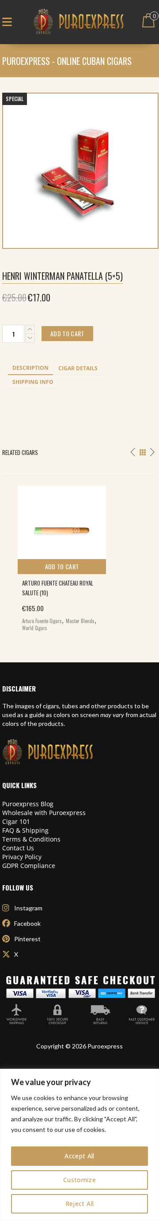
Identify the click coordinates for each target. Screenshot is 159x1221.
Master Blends (80, 620)
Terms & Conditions (31, 839)
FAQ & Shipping (25, 830)
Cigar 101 (16, 821)
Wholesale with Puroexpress (44, 812)
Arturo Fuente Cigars (42, 620)
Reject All (79, 1203)
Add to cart (62, 566)
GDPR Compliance (28, 865)
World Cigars (34, 627)
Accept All (79, 1156)
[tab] (30, 368)
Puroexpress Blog (27, 804)
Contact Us (18, 848)
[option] (79, 556)
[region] (79, 1145)
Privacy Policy (22, 857)
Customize (79, 1180)
